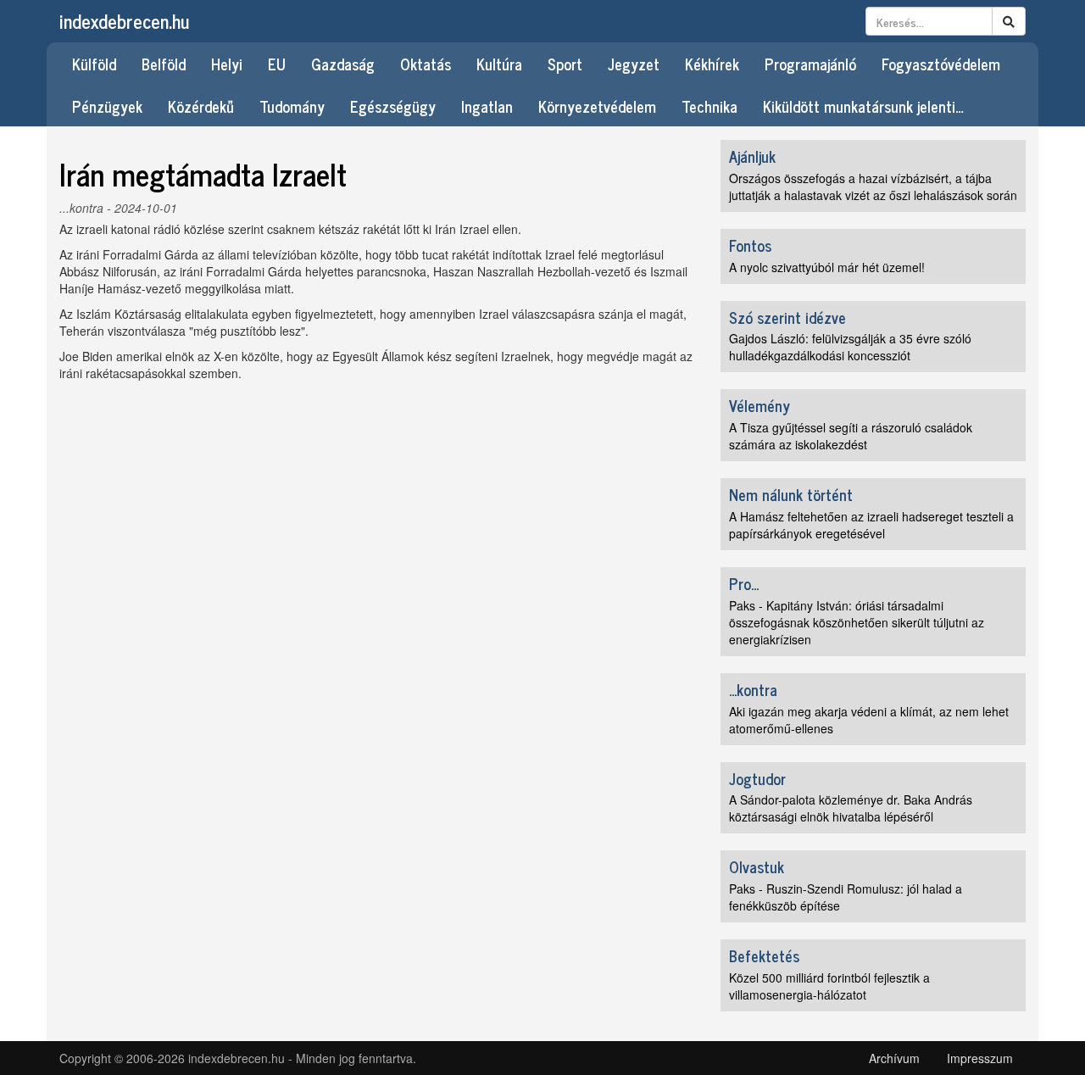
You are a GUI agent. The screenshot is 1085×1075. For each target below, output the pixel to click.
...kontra (81, 207)
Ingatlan (487, 106)
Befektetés (764, 955)
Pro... (744, 583)
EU (277, 63)
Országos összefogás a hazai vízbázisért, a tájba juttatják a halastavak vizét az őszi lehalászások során (873, 186)
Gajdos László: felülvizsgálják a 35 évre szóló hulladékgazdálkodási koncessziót (850, 347)
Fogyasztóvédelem (941, 63)
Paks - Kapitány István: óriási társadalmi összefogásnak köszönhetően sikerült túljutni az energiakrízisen (856, 622)
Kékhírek (712, 63)
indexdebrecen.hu (124, 20)
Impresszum (980, 1058)
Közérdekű (201, 106)
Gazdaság (343, 63)
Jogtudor (757, 778)
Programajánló (810, 63)
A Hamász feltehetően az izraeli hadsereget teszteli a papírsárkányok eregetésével (871, 525)
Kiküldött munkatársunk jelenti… (863, 106)
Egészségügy (393, 106)
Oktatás (425, 63)
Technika (709, 106)
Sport (565, 63)
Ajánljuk (752, 156)
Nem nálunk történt (791, 494)
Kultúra (499, 63)
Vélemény (759, 405)
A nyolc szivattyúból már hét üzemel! (827, 267)
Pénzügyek (107, 106)
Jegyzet (633, 63)
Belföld (164, 63)
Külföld (94, 63)
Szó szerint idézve (787, 317)
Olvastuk (756, 866)
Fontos (750, 245)
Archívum (894, 1058)
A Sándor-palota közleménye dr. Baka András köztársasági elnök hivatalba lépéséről (850, 808)
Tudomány (292, 106)
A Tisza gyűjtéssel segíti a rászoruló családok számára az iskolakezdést (850, 436)
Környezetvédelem (597, 106)
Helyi (226, 63)
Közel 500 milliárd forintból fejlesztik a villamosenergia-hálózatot (829, 986)
